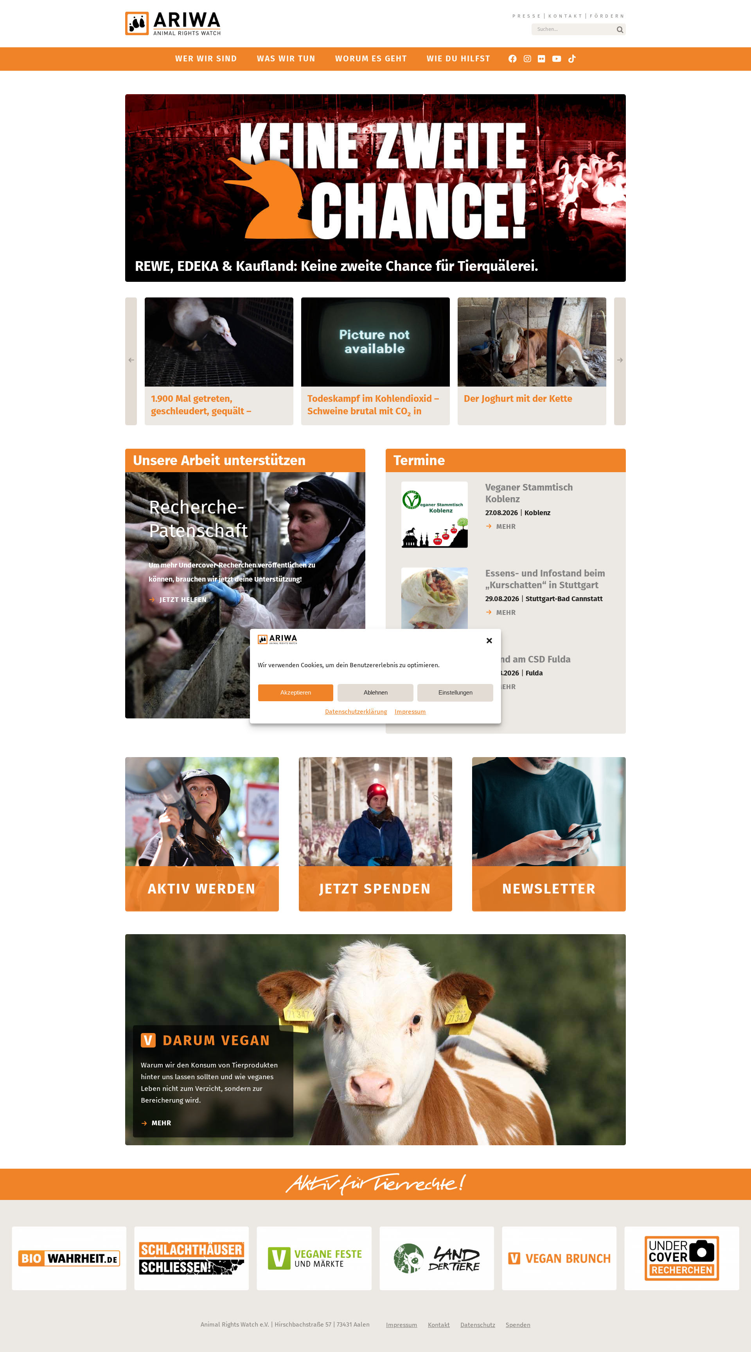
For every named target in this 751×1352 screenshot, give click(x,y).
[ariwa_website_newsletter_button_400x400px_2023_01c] (549, 760)
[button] (489, 641)
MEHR (506, 526)
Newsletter (549, 888)
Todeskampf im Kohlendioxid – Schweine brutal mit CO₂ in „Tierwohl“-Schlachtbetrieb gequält (216, 404)
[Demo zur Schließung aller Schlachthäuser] (202, 760)
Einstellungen (455, 692)
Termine (419, 460)
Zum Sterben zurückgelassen (526, 398)
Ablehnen (376, 692)
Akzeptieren (295, 692)
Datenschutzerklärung (356, 711)
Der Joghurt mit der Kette (361, 398)
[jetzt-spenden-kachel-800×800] (376, 760)
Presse (527, 16)
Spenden (518, 1325)
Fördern (608, 16)
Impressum (410, 711)
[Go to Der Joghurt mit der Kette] (375, 342)
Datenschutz (477, 1325)
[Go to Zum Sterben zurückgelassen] (532, 342)
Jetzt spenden (375, 888)
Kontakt (566, 16)
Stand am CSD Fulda (528, 659)
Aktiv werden (202, 888)
